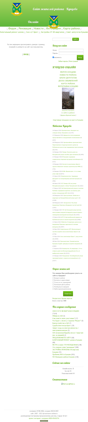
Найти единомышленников (62, 289)
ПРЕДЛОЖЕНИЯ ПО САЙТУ (61, 338)
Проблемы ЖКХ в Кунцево (61, 354)
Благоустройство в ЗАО (60, 323)
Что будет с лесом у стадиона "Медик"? (66, 321)
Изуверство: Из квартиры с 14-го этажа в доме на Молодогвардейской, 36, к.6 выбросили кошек (67, 251)
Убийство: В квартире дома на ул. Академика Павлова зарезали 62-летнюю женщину (67, 224)
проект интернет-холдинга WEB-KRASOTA (44, 418)
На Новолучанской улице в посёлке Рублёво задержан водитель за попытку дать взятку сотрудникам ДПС (67, 190)
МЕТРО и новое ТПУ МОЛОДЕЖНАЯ (65, 345)
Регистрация (73, 61)
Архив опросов (67, 298)
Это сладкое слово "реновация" (63, 347)
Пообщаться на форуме (61, 287)
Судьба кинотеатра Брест (61, 325)
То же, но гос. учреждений (62, 282)
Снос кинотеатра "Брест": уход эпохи (71, 236)
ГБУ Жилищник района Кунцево (63, 357)
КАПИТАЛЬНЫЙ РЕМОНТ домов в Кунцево (67, 340)
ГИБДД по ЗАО (57, 316)
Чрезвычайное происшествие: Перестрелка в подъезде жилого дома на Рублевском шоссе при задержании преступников (67, 145)
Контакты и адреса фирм (62, 280)
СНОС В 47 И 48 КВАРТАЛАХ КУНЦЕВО (65, 311)
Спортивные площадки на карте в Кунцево (68, 120)
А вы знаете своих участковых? (63, 318)
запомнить (57, 57)
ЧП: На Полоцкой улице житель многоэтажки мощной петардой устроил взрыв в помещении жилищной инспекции (67, 212)
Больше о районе (59, 278)
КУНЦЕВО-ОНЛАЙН (64, 67)
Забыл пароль (63, 61)
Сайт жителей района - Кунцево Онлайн (44, 4)
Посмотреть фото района (62, 284)
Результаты (56, 298)
